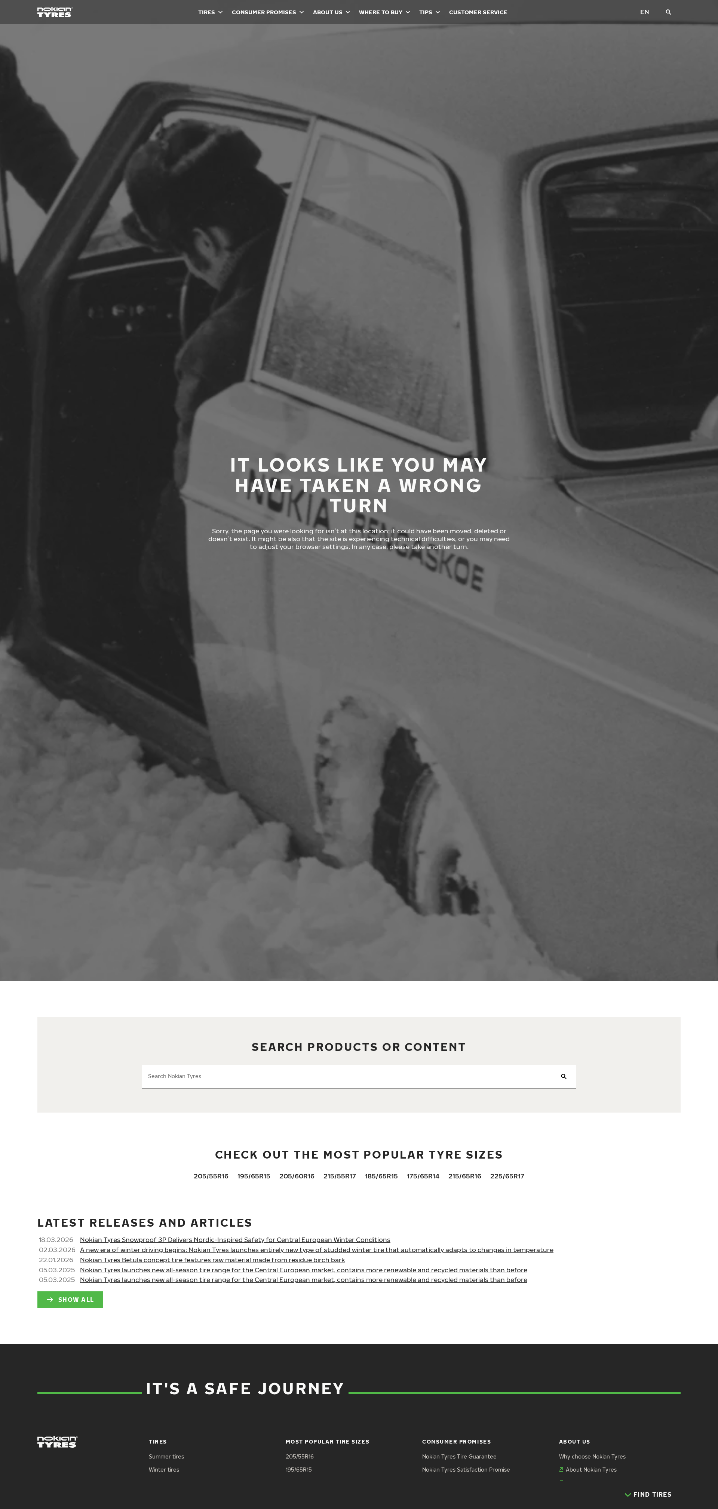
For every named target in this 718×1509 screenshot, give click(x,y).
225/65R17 (507, 1176)
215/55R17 (339, 1176)
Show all (76, 1299)
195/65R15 (253, 1176)
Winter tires (164, 1469)
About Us (328, 12)
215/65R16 (464, 1176)
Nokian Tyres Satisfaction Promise (466, 1469)
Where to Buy (380, 12)
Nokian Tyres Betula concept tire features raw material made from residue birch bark (212, 1260)
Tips (425, 12)
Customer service (478, 12)
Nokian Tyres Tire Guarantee (459, 1456)
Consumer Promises (264, 12)
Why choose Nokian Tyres (592, 1456)
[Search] (669, 12)
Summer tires (166, 1456)
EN (644, 12)
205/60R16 (296, 1176)
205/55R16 (211, 1176)
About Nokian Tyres (591, 1469)
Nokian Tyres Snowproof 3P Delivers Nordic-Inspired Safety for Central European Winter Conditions (235, 1239)
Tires (206, 12)
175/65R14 (423, 1176)
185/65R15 (381, 1176)
